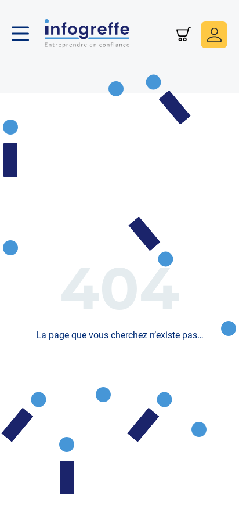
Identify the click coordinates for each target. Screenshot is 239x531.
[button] (26, 35)
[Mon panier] (183, 35)
